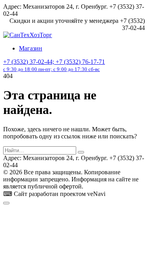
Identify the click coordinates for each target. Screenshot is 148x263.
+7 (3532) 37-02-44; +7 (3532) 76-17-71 (54, 65)
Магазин (30, 48)
